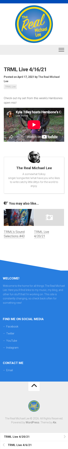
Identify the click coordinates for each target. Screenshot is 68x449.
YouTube (11, 340)
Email (9, 370)
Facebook (12, 326)
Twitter (10, 333)
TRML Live (10, 86)
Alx (54, 422)
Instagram (12, 347)
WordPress (32, 422)
